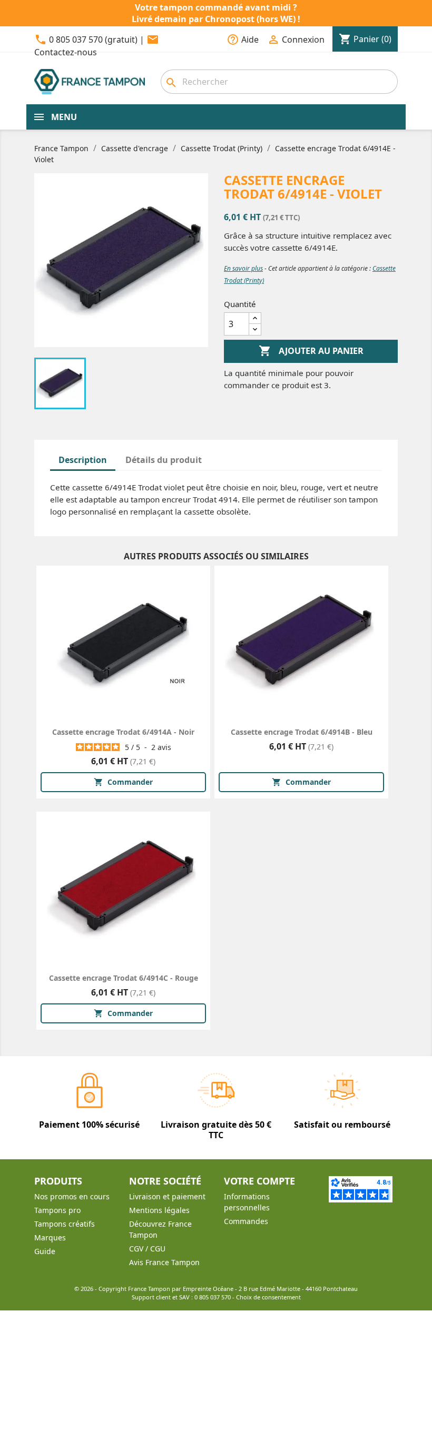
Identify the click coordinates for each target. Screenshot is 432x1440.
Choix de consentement (268, 1297)
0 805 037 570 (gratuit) (93, 39)
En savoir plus (243, 268)
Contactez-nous (65, 52)
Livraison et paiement (167, 1196)
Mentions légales (159, 1210)
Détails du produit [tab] (163, 460)
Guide (44, 1251)
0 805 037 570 (212, 1297)
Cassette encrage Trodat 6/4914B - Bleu (301, 732)
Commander (123, 782)
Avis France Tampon (164, 1262)
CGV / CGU (147, 1249)
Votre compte (259, 1181)
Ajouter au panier (311, 350)
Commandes (246, 1221)
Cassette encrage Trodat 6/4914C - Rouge (123, 978)
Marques (50, 1237)
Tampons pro (57, 1210)
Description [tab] (82, 460)
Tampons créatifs (64, 1224)
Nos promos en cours (72, 1196)
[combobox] (279, 82)
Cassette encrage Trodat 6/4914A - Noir (123, 732)
